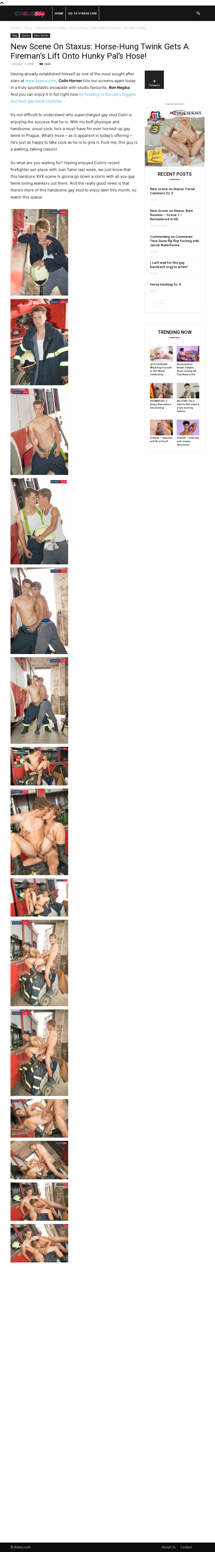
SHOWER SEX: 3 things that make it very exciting (160, 404)
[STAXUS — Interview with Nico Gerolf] (161, 427)
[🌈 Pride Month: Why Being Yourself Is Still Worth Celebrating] (161, 354)
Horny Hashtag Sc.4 (165, 284)
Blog (28, 28)
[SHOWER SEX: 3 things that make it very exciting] (161, 391)
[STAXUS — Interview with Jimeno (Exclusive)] (188, 427)
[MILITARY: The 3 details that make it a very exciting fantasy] (188, 391)
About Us (168, 1547)
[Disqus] (73, 1329)
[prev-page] (153, 303)
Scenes (26, 35)
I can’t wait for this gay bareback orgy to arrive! (169, 265)
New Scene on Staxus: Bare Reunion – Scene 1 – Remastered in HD (171, 215)
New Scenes (41, 35)
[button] (198, 13)
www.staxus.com (40, 80)
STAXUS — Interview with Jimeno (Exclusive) (188, 441)
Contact (186, 1547)
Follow (154, 72)
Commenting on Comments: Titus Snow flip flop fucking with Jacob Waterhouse (174, 241)
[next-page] (161, 303)
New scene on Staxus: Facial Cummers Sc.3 (172, 191)
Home (59, 13)
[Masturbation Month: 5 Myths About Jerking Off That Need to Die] (188, 354)
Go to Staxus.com (82, 13)
